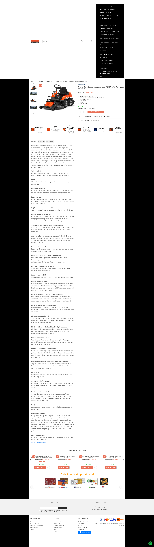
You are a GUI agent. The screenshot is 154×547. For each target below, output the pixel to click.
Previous (33, 84)
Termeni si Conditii (34, 523)
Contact (32, 529)
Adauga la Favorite (84, 120)
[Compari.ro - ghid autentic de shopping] (35, 541)
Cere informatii (96, 120)
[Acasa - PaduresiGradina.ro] (35, 41)
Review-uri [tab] (49, 141)
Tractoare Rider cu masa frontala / (43, 81)
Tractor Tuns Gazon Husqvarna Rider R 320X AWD (65, 456)
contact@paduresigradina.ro (101, 509)
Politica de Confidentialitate (55, 512)
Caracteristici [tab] (41, 141)
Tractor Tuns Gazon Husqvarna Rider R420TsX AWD (89, 456)
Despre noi (32, 522)
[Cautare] (62, 41)
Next (33, 113)
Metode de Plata (58, 522)
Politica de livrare (34, 527)
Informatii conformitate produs (38, 442)
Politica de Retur (58, 523)
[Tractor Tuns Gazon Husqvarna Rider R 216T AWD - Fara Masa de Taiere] (57, 97)
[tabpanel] (57, 97)
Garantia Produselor (59, 525)
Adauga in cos (95, 112)
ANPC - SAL (56, 531)
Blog (101, 76)
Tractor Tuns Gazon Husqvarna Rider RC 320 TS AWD (112, 456)
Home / (32, 81)
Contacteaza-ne (86, 532)
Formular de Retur (58, 527)
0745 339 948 (101, 507)
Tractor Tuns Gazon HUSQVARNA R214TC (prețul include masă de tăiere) (41, 456)
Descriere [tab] (33, 141)
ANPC (55, 529)
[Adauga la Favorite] (48, 467)
